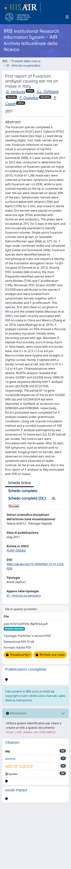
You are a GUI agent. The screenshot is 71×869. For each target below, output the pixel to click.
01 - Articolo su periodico (23, 65)
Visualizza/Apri (19, 655)
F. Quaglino (28, 97)
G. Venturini (15, 91)
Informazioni (17, 713)
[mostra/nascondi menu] (67, 17)
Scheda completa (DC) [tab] (27, 498)
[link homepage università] (17, 17)
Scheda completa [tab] (22, 490)
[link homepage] (21, 7)
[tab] (54, 498)
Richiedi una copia (51, 655)
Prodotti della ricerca (25, 61)
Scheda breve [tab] (19, 482)
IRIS (4, 61)
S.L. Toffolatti (47, 91)
